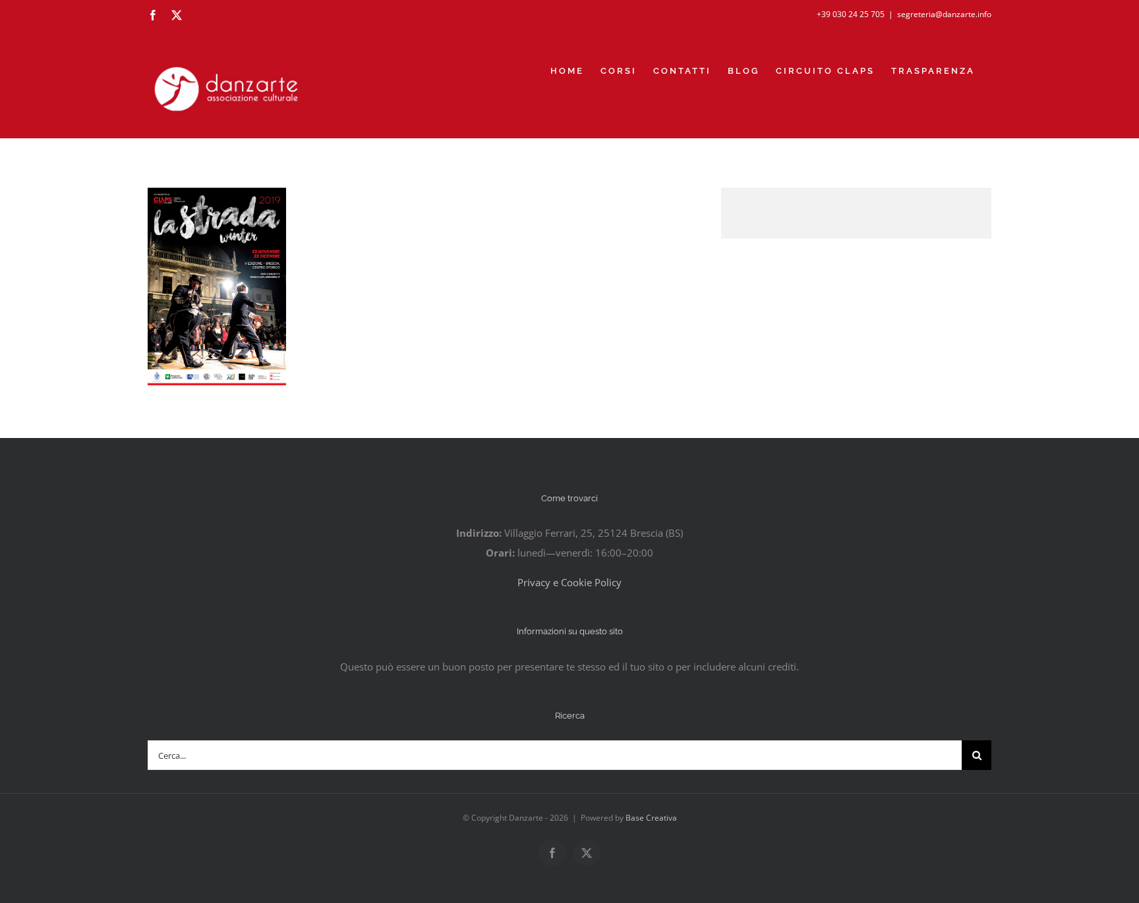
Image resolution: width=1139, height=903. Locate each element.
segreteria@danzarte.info (944, 14)
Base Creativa (651, 817)
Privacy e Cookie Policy (569, 582)
